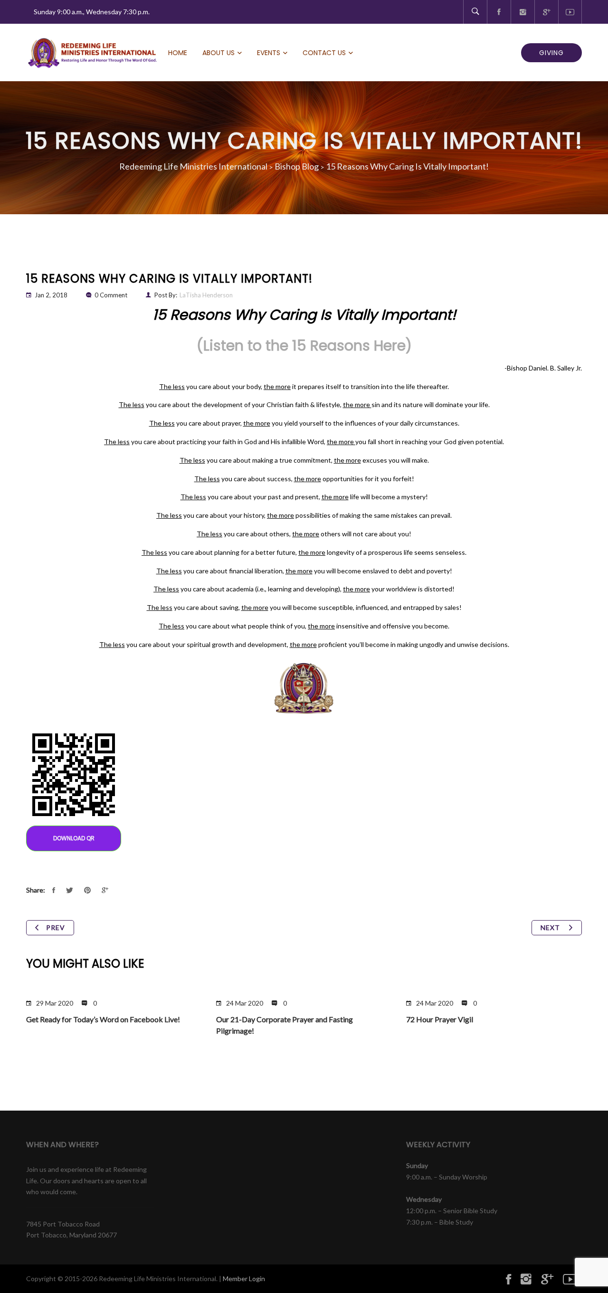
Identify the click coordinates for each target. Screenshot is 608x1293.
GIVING (551, 52)
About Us (218, 52)
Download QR (74, 838)
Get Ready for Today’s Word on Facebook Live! (103, 1019)
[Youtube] (570, 12)
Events (268, 52)
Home (177, 52)
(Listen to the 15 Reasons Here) (304, 345)
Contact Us (324, 52)
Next (551, 927)
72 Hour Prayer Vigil (439, 1019)
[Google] (546, 12)
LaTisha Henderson (206, 295)
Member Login (244, 1278)
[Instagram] (522, 12)
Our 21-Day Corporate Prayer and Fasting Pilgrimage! (284, 1025)
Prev (55, 927)
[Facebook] (499, 12)
